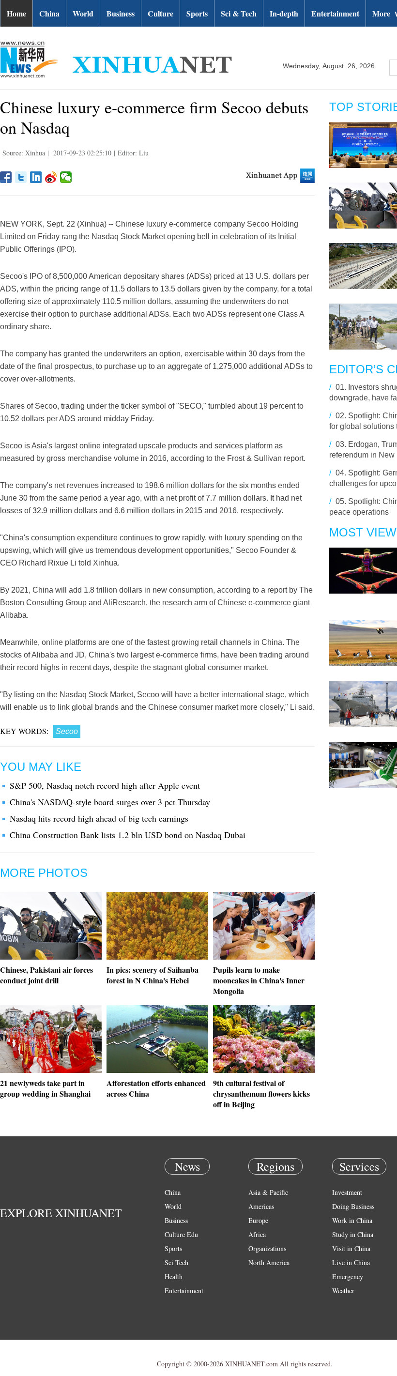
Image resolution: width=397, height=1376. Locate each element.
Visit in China (351, 1248)
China (49, 13)
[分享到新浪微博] (51, 177)
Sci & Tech (239, 13)
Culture (160, 13)
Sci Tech (176, 1262)
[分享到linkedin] (36, 177)
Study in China (352, 1234)
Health (174, 1276)
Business (121, 13)
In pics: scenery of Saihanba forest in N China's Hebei (152, 975)
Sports (197, 13)
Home (16, 13)
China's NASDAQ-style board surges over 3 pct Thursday (110, 802)
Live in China (351, 1262)
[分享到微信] (66, 177)
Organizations (267, 1248)
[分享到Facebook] (6, 177)
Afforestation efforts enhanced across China (156, 1088)
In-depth (284, 13)
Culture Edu (181, 1234)
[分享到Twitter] (21, 177)
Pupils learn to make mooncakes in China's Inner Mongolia (259, 980)
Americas (261, 1206)
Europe (258, 1220)
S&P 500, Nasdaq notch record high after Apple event (105, 785)
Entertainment (335, 13)
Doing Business (353, 1206)
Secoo (67, 731)
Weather (343, 1290)
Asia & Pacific (268, 1192)
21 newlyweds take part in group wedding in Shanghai (45, 1088)
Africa (257, 1234)
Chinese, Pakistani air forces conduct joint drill (46, 975)
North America (269, 1262)
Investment (347, 1192)
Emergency (347, 1276)
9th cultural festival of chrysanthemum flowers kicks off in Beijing (261, 1093)
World (83, 13)
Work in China (352, 1220)
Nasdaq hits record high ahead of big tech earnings (99, 818)
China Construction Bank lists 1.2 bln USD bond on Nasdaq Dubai (127, 835)
